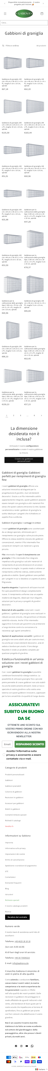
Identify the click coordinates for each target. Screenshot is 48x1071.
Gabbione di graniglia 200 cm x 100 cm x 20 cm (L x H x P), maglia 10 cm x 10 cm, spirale (12, 126)
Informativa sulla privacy (15, 848)
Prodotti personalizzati (14, 774)
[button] (5, 13)
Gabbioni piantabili (13, 786)
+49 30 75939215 (22, 957)
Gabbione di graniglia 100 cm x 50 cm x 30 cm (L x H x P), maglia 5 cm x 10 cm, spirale (12, 82)
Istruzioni (9, 894)
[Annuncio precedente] (5, 3)
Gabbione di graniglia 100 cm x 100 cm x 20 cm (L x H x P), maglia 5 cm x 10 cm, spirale (12, 350)
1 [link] (6, 415)
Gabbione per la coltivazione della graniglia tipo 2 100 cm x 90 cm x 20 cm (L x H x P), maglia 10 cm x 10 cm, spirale (34, 351)
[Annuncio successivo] (43, 3)
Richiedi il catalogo (13, 820)
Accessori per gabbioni (14, 803)
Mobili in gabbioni (12, 809)
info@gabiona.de (20, 963)
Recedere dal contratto (17, 917)
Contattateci (10, 877)
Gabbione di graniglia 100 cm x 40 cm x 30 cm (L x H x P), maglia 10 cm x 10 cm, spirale (12, 258)
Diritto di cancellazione (14, 860)
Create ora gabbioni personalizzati (24, 460)
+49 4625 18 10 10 (22, 941)
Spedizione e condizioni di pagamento (21, 865)
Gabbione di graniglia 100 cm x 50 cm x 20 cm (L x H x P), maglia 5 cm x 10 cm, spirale (35, 169)
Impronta (9, 842)
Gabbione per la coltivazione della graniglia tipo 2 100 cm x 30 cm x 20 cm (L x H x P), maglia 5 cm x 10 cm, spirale (34, 214)
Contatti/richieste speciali (15, 815)
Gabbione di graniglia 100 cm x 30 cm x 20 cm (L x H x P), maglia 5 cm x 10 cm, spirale (12, 169)
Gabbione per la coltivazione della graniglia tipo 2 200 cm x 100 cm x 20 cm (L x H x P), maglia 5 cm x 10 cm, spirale (12, 396)
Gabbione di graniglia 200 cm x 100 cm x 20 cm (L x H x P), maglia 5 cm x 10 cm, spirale (34, 126)
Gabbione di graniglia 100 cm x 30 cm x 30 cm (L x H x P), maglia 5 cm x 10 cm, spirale (12, 213)
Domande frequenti (13, 883)
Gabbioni (9, 780)
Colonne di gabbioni (13, 792)
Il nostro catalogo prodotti (16, 906)
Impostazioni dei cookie (15, 854)
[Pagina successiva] (41, 415)
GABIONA (20, 1066)
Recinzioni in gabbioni (14, 797)
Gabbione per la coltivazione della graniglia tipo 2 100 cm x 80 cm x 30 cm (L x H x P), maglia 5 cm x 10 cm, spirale (34, 259)
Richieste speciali (12, 900)
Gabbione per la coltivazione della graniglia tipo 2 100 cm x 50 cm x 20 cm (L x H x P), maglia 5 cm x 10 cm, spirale (34, 396)
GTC (6, 871)
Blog (7, 888)
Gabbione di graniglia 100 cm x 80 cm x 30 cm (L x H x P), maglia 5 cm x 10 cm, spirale (35, 304)
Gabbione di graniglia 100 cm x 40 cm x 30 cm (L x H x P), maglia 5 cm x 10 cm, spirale (35, 82)
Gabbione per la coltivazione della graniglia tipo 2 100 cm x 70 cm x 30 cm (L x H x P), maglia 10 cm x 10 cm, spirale (12, 305)
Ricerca (8, 911)
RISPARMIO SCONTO (30, 744)
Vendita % (9, 826)
